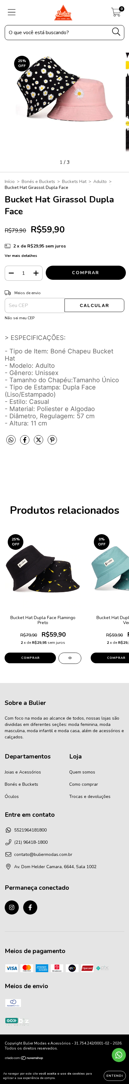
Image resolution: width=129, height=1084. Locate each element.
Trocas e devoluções (90, 797)
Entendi (114, 1076)
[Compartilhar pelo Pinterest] (52, 443)
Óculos (12, 797)
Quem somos (82, 772)
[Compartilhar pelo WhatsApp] (11, 440)
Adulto (100, 182)
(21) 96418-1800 (31, 842)
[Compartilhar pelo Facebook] (25, 443)
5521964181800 (30, 830)
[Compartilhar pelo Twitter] (39, 443)
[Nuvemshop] (24, 1058)
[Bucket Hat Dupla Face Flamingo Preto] (70, 658)
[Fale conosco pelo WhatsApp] (119, 1055)
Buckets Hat (74, 182)
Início (10, 182)
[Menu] (12, 12)
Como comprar (83, 784)
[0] (116, 14)
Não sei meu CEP (19, 318)
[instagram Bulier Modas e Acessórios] (12, 907)
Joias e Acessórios (23, 772)
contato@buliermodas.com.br (43, 854)
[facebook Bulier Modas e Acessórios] (30, 907)
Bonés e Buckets (38, 182)
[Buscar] (116, 31)
